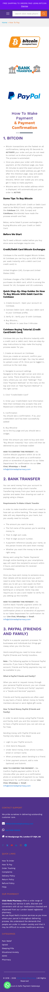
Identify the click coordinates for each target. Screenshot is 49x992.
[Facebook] (3, 845)
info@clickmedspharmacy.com (17, 469)
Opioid (5, 945)
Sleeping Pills (8, 948)
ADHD (4, 956)
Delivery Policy (8, 876)
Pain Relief (7, 941)
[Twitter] (7, 845)
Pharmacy (6, 960)
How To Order (8, 861)
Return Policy (8, 879)
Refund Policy (8, 883)
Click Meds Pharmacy (26, 978)
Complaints (7, 872)
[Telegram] (25, 845)
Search (44, 13)
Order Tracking (8, 868)
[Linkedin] (16, 845)
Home (4, 22)
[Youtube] (12, 845)
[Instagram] (20, 845)
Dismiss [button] (24, 6)
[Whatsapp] (7, 985)
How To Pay (7, 864)
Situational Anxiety (10, 952)
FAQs (4, 887)
